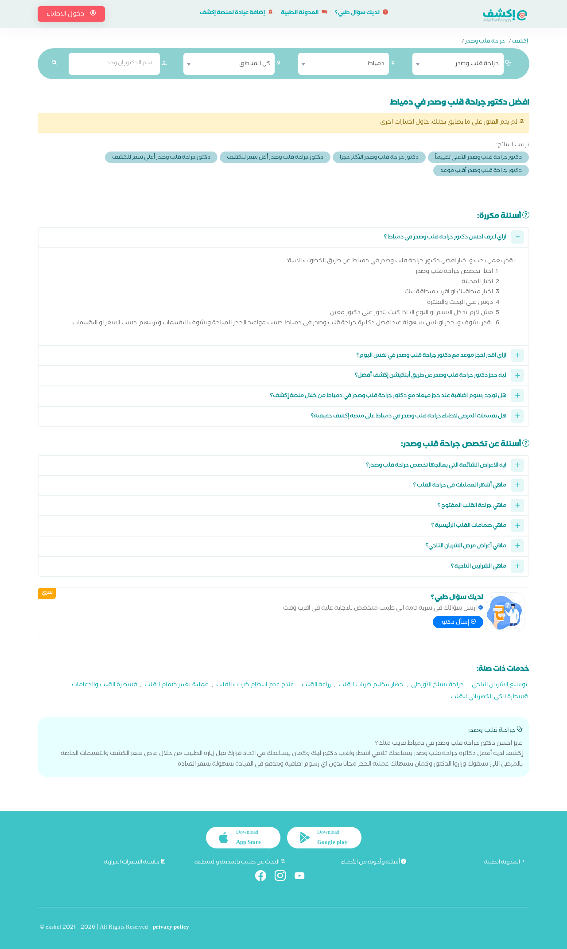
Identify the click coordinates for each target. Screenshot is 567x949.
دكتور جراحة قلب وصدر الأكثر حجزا (379, 158)
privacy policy (171, 928)
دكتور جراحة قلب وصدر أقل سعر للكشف (275, 158)
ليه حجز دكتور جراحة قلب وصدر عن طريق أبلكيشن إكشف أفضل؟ (430, 376)
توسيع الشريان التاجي (500, 686)
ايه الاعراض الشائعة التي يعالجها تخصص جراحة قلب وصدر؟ (436, 466)
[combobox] (458, 64)
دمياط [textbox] (375, 64)
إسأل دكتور (455, 623)
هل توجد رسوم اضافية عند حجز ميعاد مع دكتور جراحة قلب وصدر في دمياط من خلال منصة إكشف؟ (388, 396)
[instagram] (284, 877)
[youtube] (303, 877)
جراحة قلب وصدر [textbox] (477, 64)
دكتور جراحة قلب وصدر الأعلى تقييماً (478, 158)
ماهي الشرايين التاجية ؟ (478, 567)
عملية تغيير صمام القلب (176, 686)
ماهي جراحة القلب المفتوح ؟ (472, 506)
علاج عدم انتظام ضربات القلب (255, 686)
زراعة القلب (316, 686)
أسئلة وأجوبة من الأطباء (371, 863)
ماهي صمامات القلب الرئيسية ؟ (468, 526)
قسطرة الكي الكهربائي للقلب (489, 697)
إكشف (520, 42)
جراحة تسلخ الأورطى (437, 686)
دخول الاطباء (66, 14)
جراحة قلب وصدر (485, 42)
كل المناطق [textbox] (254, 64)
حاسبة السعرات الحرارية (132, 863)
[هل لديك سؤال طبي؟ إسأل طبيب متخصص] (504, 612)
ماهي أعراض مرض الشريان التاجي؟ (466, 546)
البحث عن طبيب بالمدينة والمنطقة (237, 863)
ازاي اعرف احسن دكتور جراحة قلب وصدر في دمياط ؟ (445, 238)
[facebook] (264, 877)
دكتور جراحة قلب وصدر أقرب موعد (481, 171)
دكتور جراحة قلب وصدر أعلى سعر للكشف (161, 158)
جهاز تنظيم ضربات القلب (371, 686)
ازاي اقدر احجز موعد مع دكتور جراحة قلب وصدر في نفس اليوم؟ (431, 356)
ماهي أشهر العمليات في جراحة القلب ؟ (459, 486)
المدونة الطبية (300, 13)
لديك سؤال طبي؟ (358, 13)
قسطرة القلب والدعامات (104, 686)
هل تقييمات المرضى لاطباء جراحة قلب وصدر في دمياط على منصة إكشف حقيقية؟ (408, 417)
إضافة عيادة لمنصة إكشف (233, 13)
